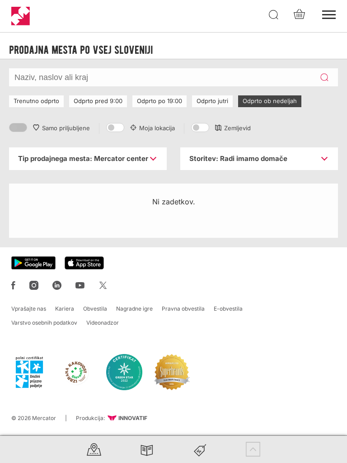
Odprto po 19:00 (159, 100)
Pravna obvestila (183, 308)
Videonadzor (102, 322)
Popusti (200, 449)
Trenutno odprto (36, 100)
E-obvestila (228, 308)
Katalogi (147, 449)
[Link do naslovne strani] (20, 16)
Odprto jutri (212, 100)
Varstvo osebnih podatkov (44, 322)
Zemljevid (237, 128)
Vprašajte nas (28, 308)
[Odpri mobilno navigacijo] (329, 13)
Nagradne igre (134, 308)
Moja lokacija (157, 128)
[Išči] (274, 15)
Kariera (64, 308)
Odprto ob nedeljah (270, 100)
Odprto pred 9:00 (98, 100)
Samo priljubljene (66, 128)
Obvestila (95, 308)
